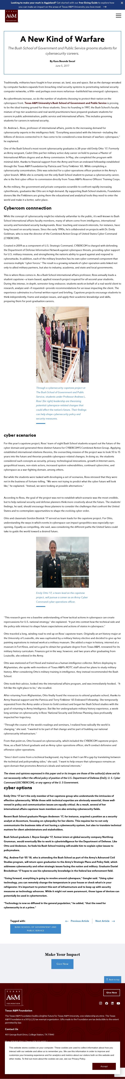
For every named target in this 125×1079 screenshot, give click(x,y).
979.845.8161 (17, 1041)
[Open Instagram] (100, 1003)
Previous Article (80, 921)
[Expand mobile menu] (118, 15)
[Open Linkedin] (112, 1003)
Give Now (62, 964)
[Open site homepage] (12, 16)
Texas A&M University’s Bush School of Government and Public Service (66, 103)
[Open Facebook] (106, 1003)
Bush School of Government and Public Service (36, 929)
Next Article (102, 921)
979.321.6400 (39, 1041)
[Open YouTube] (118, 1003)
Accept (104, 1066)
